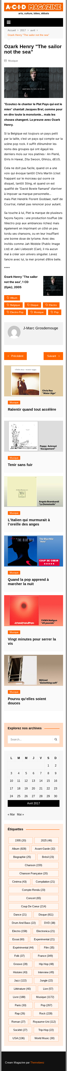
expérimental (23, 947)
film (49, 947)
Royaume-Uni (44, 1021)
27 (33, 796)
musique (39, 312)
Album (13, 297)
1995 (20, 840)
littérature (22, 988)
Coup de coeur (33, 906)
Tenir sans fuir (20, 465)
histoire (20, 972)
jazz (20, 980)
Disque (34, 305)
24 (11, 796)
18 (18, 788)
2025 (46, 840)
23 (55, 788)
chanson (33, 865)
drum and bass (24, 922)
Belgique (15, 305)
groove (20, 964)
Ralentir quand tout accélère (32, 409)
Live (48, 988)
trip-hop (46, 1029)
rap (20, 1013)
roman (18, 1021)
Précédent (17, 355)
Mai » (20, 814)
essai (18, 939)
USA (19, 1038)
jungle (46, 980)
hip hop (46, 964)
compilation (45, 881)
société (20, 1029)
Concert (33, 898)
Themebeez (37, 1062)
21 (41, 788)
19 (26, 788)
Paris (20, 1005)
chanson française (33, 873)
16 (55, 780)
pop (56, 312)
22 (48, 788)
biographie (22, 856)
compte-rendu (33, 889)
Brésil (48, 856)
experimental (44, 939)
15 (48, 780)
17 (11, 788)
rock (45, 1013)
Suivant (51, 355)
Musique (13, 60)
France (45, 955)
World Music (44, 1038)
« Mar (11, 814)
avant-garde (45, 848)
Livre (19, 996)
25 (18, 796)
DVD (49, 922)
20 (33, 788)
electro (53, 305)
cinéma (19, 881)
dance (20, 914)
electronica (45, 931)
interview (46, 972)
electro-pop (16, 312)
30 (55, 796)
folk (19, 955)
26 (26, 796)
